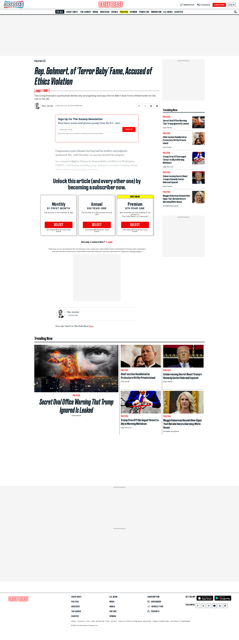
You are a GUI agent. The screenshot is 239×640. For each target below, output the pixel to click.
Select (58, 225)
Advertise (100, 621)
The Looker (85, 12)
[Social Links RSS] (220, 606)
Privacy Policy (99, 133)
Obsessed (104, 12)
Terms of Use (87, 133)
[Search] (235, 12)
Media (95, 12)
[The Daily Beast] (111, 5)
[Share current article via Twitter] (145, 105)
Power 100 (144, 12)
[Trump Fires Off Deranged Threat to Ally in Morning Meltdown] (198, 163)
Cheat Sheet (72, 12)
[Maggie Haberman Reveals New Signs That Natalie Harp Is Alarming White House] (198, 202)
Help (108, 621)
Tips (88, 621)
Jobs (93, 621)
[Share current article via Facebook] (139, 105)
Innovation (156, 12)
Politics (124, 12)
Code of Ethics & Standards (130, 621)
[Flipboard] (225, 606)
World (112, 606)
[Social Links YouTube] (214, 606)
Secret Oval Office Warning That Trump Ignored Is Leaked (76, 406)
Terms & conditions (160, 621)
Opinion (133, 12)
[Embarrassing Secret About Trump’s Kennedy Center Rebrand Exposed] (198, 183)
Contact (81, 621)
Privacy (114, 621)
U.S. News (167, 12)
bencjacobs (73, 315)
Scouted (178, 12)
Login (109, 242)
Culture (113, 611)
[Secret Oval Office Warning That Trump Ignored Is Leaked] (198, 127)
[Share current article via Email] (151, 105)
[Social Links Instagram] (209, 606)
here (91, 326)
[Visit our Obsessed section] (22, 5)
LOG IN (231, 5)
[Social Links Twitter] (203, 606)
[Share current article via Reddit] (156, 105)
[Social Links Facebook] (198, 606)
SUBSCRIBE (219, 5)
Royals (114, 12)
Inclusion (147, 621)
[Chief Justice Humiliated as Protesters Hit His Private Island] (198, 144)
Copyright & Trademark (180, 621)
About (73, 621)
